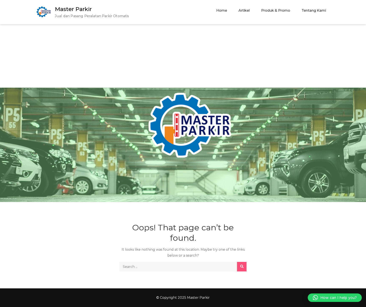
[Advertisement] (183, 56)
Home (221, 10)
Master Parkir (73, 9)
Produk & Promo (275, 10)
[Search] (242, 266)
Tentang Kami (314, 10)
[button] (335, 297)
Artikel (244, 10)
